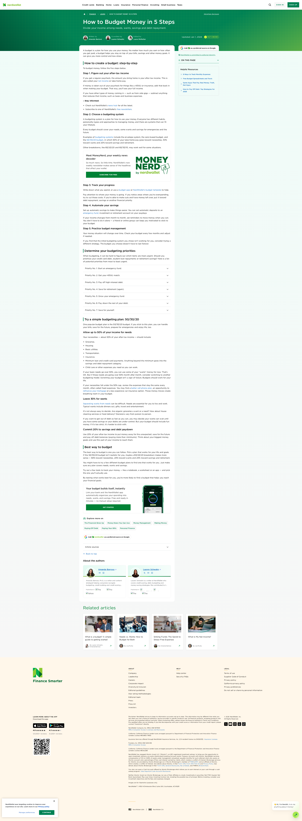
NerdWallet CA (158, 809)
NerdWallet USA (138, 809)
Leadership (133, 677)
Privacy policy (230, 680)
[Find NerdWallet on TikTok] (244, 724)
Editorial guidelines (136, 690)
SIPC (196, 762)
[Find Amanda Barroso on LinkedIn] (103, 572)
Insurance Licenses (210, 739)
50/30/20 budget (95, 140)
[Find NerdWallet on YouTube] (230, 724)
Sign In (280, 5)
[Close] (299, 802)
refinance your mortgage (94, 391)
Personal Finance (127, 528)
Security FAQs (182, 677)
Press (130, 701)
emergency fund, (91, 213)
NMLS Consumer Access (137, 730)
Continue (46, 812)
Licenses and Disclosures (156, 730)
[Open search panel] (270, 5)
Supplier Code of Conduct (235, 677)
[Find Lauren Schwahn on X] (144, 572)
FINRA (192, 762)
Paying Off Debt (91, 528)
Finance (92, 14)
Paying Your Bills (109, 528)
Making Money (160, 523)
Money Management (142, 523)
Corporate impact (136, 683)
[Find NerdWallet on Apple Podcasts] (239, 724)
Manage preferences (27, 812)
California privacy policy (234, 683)
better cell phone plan (141, 388)
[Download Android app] (56, 725)
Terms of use (229, 673)
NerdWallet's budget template (147, 190)
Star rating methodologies (139, 694)
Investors (132, 707)
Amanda (106, 569)
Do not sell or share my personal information (243, 690)
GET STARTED (108, 507)
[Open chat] (296, 815)
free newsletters (124, 109)
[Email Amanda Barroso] (99, 572)
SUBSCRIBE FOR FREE (108, 175)
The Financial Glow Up (94, 523)
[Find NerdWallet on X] (226, 724)
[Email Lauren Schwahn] (148, 572)
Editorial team (134, 697)
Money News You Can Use (119, 523)
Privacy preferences (232, 687)
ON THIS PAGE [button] (188, 60)
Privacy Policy (208, 764)
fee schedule (184, 766)
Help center (181, 673)
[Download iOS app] (40, 725)
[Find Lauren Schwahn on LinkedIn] (152, 572)
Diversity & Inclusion (137, 687)
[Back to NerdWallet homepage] (84, 14)
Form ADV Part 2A (193, 764)
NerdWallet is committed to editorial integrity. (198, 55)
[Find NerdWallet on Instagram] (235, 724)
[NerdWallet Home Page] (12, 4)
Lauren (151, 569)
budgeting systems (104, 137)
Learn (102, 14)
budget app (124, 190)
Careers (131, 680)
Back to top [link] (91, 554)
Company (132, 673)
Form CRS (182, 764)
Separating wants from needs (97, 404)
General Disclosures (172, 766)
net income (103, 81)
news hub (112, 105)
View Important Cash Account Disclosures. (156, 771)
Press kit (132, 704)
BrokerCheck (203, 766)
